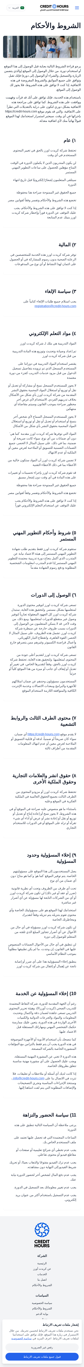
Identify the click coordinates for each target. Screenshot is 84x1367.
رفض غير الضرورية (42, 1347)
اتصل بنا (42, 1279)
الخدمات (42, 1274)
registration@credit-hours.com (55, 306)
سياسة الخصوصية (42, 1303)
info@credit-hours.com (28, 1078)
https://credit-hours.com (44, 734)
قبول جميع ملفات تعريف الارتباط (42, 1356)
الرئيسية (42, 1263)
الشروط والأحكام (42, 1285)
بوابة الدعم (42, 1313)
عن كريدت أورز (42, 1268)
